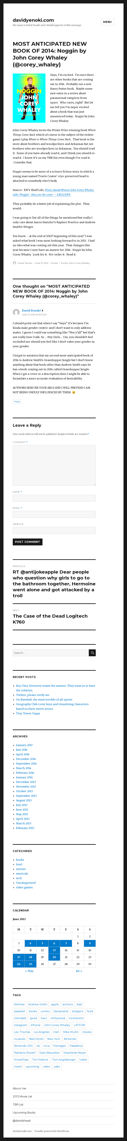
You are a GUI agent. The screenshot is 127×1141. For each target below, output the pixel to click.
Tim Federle (40, 1059)
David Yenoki (25, 263)
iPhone (35, 1025)
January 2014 (24, 777)
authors (68, 1004)
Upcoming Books (24, 1112)
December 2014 (26, 759)
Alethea (19, 1004)
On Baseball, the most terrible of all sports (44, 699)
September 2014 (26, 763)
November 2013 (26, 786)
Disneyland (60, 1011)
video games (24, 887)
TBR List (18, 1104)
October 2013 (24, 791)
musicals (22, 873)
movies (21, 869)
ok (38, 1045)
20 (54, 957)
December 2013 (26, 782)
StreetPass (21, 1059)
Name (17, 491)
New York (53, 1039)
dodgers (77, 1011)
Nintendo (70, 1039)
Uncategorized (26, 882)
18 (30, 957)
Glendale (20, 1018)
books (54, 263)
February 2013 (25, 828)
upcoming (32, 1066)
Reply (17, 401)
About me (19, 1088)
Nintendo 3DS (23, 1045)
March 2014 (23, 768)
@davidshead (22, 1120)
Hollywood (58, 1018)
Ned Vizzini (36, 1039)
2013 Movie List (22, 1096)
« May (29, 971)
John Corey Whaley (79, 263)
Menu (107, 22)
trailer (83, 1059)
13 (54, 950)
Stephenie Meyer (74, 1052)
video (46, 1066)
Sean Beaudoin (49, 1052)
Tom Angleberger (64, 1059)
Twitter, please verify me (32, 695)
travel (18, 1066)
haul (44, 1018)
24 (19, 964)
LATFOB (79, 1025)
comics (45, 1011)
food (19, 864)
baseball (19, 1011)
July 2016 (21, 749)
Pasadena (76, 1045)
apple (55, 1004)
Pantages (59, 1045)
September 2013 (26, 795)
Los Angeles (41, 1032)
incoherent (76, 1018)
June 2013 (22, 809)
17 (18, 957)
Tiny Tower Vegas (28, 713)
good (33, 1018)
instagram (20, 1025)
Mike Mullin (71, 1032)
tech (19, 878)
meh (56, 1032)
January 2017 (24, 745)
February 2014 (25, 772)
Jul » (79, 971)
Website (18, 524)
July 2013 (21, 805)
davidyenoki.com (33, 20)
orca (46, 1045)
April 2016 (22, 754)
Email (17, 508)
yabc (57, 1066)
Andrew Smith (37, 1004)
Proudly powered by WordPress (52, 1131)
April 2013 (22, 818)
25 (30, 964)
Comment (20, 442)
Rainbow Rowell (25, 1052)
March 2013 (23, 823)
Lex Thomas (22, 1032)
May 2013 (22, 814)
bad (79, 1004)
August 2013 (24, 800)
